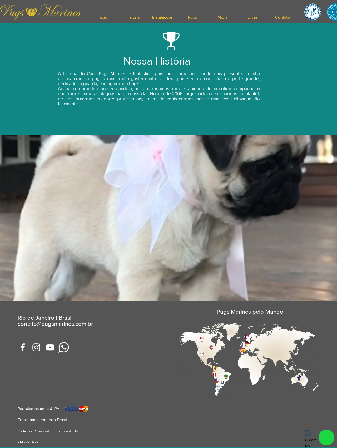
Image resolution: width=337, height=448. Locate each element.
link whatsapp (326, 437)
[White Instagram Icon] (36, 347)
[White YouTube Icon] (50, 347)
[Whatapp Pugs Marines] (63, 347)
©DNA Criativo (28, 442)
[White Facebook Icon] (22, 347)
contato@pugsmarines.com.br (55, 324)
